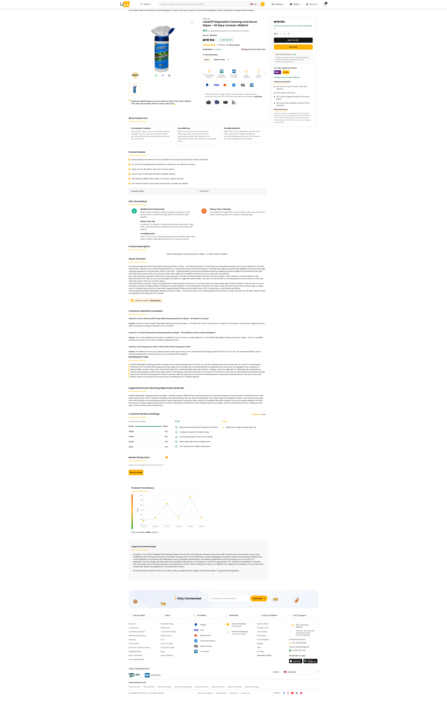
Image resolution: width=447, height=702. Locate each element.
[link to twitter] (169, 75)
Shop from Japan (164, 687)
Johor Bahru (262, 632)
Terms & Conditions (205, 693)
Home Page (133, 10)
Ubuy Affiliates (167, 655)
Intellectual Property (137, 635)
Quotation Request (137, 632)
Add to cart (293, 40)
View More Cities (264, 655)
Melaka (260, 643)
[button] (278, 4)
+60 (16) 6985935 (299, 643)
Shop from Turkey (235, 687)
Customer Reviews (168, 632)
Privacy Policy (221, 693)
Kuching (260, 651)
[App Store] (296, 662)
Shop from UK (149, 687)
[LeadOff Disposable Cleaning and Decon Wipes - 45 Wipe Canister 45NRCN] (163, 49)
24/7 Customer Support (302, 626)
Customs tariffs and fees (139, 647)
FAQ (162, 639)
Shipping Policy (135, 651)
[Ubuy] (125, 4)
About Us (132, 624)
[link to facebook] (163, 75)
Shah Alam (261, 635)
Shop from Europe (252, 687)
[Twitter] (297, 693)
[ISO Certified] (151, 675)
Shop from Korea (201, 687)
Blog (163, 651)
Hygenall (206, 19)
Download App (167, 624)
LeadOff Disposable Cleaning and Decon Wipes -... (236, 10)
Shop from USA (134, 687)
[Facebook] (284, 693)
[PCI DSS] (134, 675)
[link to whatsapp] (156, 75)
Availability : (208, 49)
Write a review (136, 472)
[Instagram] (288, 693)
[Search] (263, 4)
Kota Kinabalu (263, 639)
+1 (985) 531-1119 (298, 650)
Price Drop (227, 40)
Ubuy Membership (136, 659)
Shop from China (218, 687)
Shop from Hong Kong (183, 687)
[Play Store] (310, 662)
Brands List (165, 628)
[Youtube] (292, 693)
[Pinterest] (301, 693)
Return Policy (166, 635)
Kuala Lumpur (263, 624)
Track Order (134, 643)
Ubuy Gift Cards (167, 647)
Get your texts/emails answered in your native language (305, 633)
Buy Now (258, 96)
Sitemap (132, 639)
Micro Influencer (135, 655)
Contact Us (133, 628)
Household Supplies (163, 10)
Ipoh (259, 647)
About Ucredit (167, 643)
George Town (263, 628)
